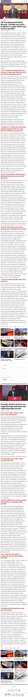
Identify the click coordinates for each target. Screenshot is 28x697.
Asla (2, 648)
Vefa (18, 648)
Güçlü (6, 648)
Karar (11, 326)
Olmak (10, 648)
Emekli (6, 326)
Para (19, 326)
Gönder (4, 379)
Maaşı (15, 326)
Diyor (2, 326)
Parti (14, 648)
